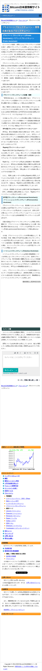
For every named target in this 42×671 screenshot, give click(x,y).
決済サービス (9, 491)
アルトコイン (22, 20)
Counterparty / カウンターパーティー (17, 528)
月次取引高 (8, 548)
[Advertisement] (21, 305)
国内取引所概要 (11, 556)
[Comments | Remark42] (21, 367)
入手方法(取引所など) (11, 483)
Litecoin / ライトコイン (13, 511)
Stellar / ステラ (11, 521)
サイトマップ (9, 533)
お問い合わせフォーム (33, 582)
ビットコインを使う (11, 488)
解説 (6, 478)
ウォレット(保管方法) (11, 486)
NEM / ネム (9, 523)
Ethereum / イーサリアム (14, 526)
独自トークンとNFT (12, 501)
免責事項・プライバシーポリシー (14, 609)
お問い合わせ (9, 536)
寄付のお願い (9, 538)
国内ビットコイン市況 (12, 481)
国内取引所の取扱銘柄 (12, 551)
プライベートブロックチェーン (16, 506)
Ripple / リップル (11, 518)
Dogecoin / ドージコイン (14, 513)
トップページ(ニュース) (12, 476)
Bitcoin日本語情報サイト (9, 20)
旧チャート (8, 531)
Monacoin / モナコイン (13, 516)
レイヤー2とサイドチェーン (15, 503)
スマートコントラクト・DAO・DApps (18, 498)
